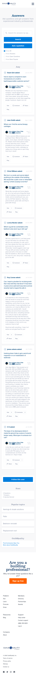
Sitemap (5, 664)
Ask (4, 599)
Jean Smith (11, 120)
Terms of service (7, 658)
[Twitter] (7, 672)
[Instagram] (11, 672)
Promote (5, 604)
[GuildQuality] (9, 3)
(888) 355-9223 (23, 623)
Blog (4, 617)
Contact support (23, 620)
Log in (20, 626)
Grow (5, 607)
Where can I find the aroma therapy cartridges (16, 125)
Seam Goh (11, 73)
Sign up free (18, 580)
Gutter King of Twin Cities (16, 86)
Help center (21, 617)
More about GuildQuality (10, 545)
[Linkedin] (14, 672)
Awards (20, 604)
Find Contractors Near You (11, 543)
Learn (5, 601)
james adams (12, 349)
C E (8, 427)
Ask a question (18, 45)
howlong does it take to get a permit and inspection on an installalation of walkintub (17, 355)
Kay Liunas (11, 277)
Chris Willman (12, 171)
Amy (10, 86)
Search (18, 39)
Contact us (6, 667)
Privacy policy (7, 661)
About (5, 635)
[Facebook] (4, 672)
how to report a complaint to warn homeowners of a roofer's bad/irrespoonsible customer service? (16, 79)
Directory (21, 599)
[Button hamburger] (33, 4)
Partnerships (22, 601)
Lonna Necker (12, 223)
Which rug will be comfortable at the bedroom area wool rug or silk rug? (16, 228)
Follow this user (18, 479)
